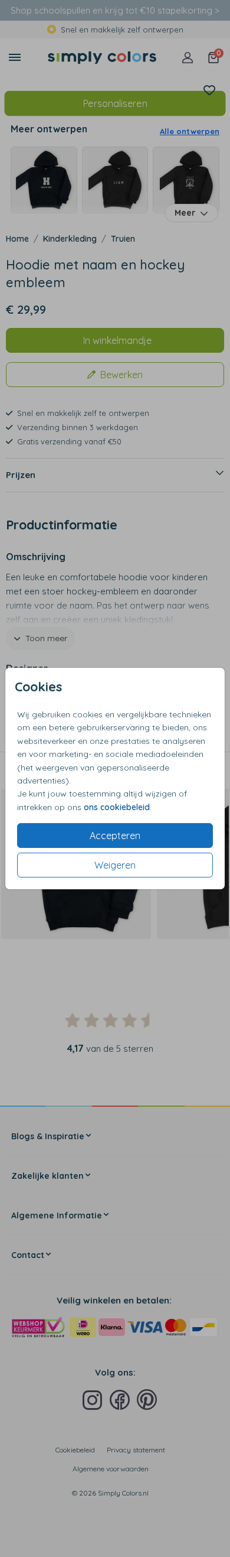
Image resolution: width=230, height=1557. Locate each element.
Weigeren (115, 865)
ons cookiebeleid (117, 807)
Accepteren (115, 835)
